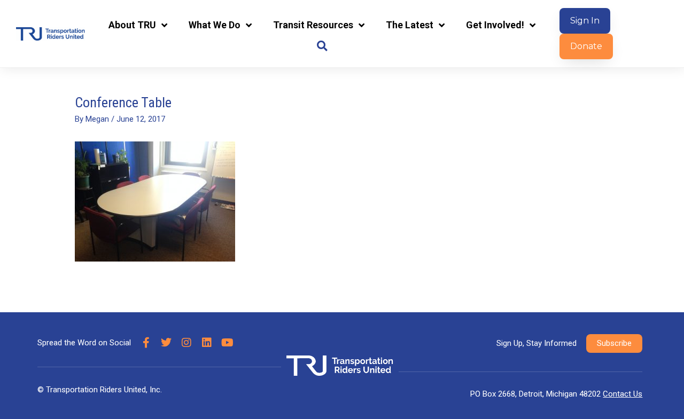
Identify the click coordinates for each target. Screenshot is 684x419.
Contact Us (622, 394)
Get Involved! (495, 24)
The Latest (409, 24)
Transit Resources (313, 24)
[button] (322, 46)
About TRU (132, 24)
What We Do (214, 24)
